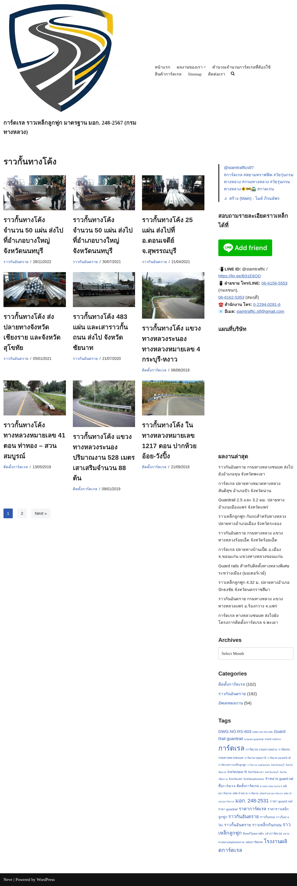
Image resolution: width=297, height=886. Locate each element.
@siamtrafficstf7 (239, 167)
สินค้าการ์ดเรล (168, 74)
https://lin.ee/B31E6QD (239, 276)
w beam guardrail (253, 739)
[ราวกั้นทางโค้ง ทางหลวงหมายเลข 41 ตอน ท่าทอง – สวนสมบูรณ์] (34, 397)
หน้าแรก (162, 67)
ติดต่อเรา (216, 74)
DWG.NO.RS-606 (262, 732)
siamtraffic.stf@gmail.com (260, 311)
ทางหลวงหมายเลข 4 (271, 786)
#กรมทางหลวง (255, 181)
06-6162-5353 (231, 297)
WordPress (46, 879)
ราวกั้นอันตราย (237, 825)
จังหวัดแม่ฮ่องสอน (253, 779)
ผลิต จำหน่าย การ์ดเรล (245, 793)
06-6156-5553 (274, 283)
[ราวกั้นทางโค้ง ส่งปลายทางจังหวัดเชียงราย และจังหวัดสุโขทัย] (34, 289)
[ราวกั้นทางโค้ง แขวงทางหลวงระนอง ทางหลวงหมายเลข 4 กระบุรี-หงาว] (173, 295)
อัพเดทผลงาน (230, 703)
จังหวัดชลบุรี (277, 764)
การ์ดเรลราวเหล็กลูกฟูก (232, 765)
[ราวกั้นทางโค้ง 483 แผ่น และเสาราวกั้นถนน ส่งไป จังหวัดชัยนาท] (104, 289)
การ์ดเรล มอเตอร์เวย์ (279, 758)
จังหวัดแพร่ (235, 779)
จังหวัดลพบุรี (271, 772)
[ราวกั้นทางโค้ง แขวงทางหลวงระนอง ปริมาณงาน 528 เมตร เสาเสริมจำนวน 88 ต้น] (104, 403)
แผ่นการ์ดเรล (254, 842)
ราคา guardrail (228, 809)
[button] (205, 67)
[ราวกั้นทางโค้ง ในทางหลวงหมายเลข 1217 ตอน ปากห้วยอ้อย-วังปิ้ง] (173, 397)
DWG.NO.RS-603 (234, 731)
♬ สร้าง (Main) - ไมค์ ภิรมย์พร (252, 198)
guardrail (235, 738)
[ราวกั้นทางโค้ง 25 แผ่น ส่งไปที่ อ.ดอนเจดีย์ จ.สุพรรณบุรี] (173, 192)
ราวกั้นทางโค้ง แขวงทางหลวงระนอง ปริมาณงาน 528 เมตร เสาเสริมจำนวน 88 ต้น (104, 457)
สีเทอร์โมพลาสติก (253, 833)
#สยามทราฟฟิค (258, 175)
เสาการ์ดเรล (273, 833)
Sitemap (195, 74)
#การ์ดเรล (233, 175)
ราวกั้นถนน (267, 817)
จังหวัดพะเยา (256, 772)
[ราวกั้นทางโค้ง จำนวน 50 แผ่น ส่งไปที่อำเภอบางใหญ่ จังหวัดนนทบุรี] (34, 192)
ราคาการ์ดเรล (252, 808)
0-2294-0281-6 (267, 304)
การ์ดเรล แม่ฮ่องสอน (258, 764)
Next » (41, 513)
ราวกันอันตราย (15, 262)
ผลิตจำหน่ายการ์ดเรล (271, 793)
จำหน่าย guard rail (279, 779)
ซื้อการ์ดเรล (227, 786)
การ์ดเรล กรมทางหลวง (261, 749)
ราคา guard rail (281, 801)
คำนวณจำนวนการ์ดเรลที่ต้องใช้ (241, 67)
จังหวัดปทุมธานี (237, 772)
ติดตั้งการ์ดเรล (154, 370)
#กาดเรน (265, 189)
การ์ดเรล (231, 748)
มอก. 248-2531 (252, 801)
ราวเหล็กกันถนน (266, 825)
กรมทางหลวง (273, 739)
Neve (7, 879)
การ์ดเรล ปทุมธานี (255, 758)
